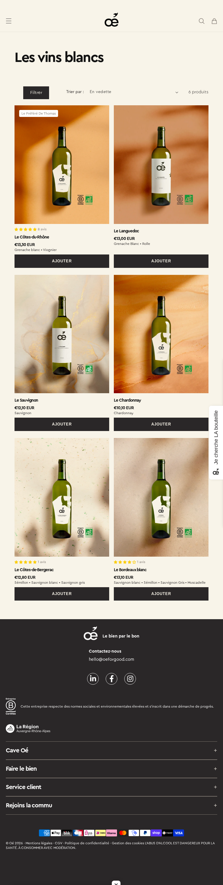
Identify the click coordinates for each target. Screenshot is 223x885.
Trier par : (75, 92)
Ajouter (62, 261)
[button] (8, 21)
